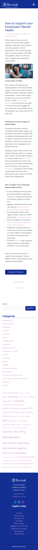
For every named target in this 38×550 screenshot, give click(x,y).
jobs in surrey (16, 425)
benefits (28, 393)
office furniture (18, 428)
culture (18, 241)
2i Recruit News (8, 324)
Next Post (19, 288)
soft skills (4, 467)
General (5, 355)
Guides (23, 34)
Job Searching (23, 421)
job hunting (7, 416)
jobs (4, 420)
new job (4, 428)
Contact (19, 513)
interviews (29, 412)
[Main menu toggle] (33, 4)
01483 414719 (19, 494)
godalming (21, 404)
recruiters (7, 431)
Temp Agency (19, 531)
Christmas (6, 334)
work (17, 467)
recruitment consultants (14, 453)
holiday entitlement (23, 217)
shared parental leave (25, 464)
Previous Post (19, 282)
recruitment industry (25, 457)
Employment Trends (9, 351)
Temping (5, 382)
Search (4, 304)
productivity (9, 169)
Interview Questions (9, 368)
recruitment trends (9, 464)
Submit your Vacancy (19, 529)
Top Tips (5, 385)
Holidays (5, 365)
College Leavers (8, 341)
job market (26, 416)
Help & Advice (19, 516)
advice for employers (10, 393)
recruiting (19, 431)
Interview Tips (19, 518)
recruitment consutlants (9, 457)
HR (31, 408)
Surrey (11, 467)
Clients (8, 34)
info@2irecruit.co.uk (19, 496)
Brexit (4, 397)
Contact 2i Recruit (16, 272)
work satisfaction (25, 467)
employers (19, 401)
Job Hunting (6, 372)
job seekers (6, 425)
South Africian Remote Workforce (15, 378)
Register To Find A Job (19, 526)
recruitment (10, 437)
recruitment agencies (15, 443)
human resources (16, 412)
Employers (16, 34)
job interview (17, 416)
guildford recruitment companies (15, 408)
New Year (10, 428)
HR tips (4, 412)
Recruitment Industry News (12, 375)
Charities (5, 331)
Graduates (6, 358)
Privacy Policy (19, 523)
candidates (12, 396)
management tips (27, 424)
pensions (25, 428)
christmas (31, 397)
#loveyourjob (7, 320)
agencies (22, 393)
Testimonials (19, 534)
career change (23, 397)
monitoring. (26, 158)
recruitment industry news (9, 460)
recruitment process (25, 460)
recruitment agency (14, 448)
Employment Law (8, 348)
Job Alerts (19, 521)
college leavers (7, 401)
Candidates (6, 327)
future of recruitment (9, 405)
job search (12, 421)
